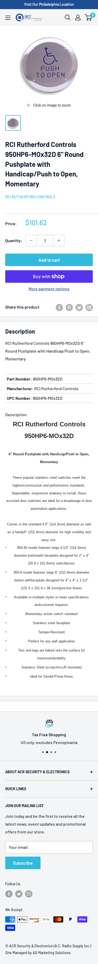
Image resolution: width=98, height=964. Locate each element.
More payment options (49, 288)
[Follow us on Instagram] (28, 894)
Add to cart (49, 259)
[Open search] (68, 17)
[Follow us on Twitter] (18, 894)
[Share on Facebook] (59, 307)
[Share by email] (89, 307)
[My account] (77, 17)
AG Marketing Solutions (52, 952)
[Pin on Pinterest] (69, 307)
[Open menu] (7, 18)
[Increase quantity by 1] (58, 240)
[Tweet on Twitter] (79, 307)
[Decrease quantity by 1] (31, 240)
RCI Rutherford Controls (30, 196)
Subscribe (23, 862)
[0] (88, 17)
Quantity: (13, 240)
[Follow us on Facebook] (9, 894)
